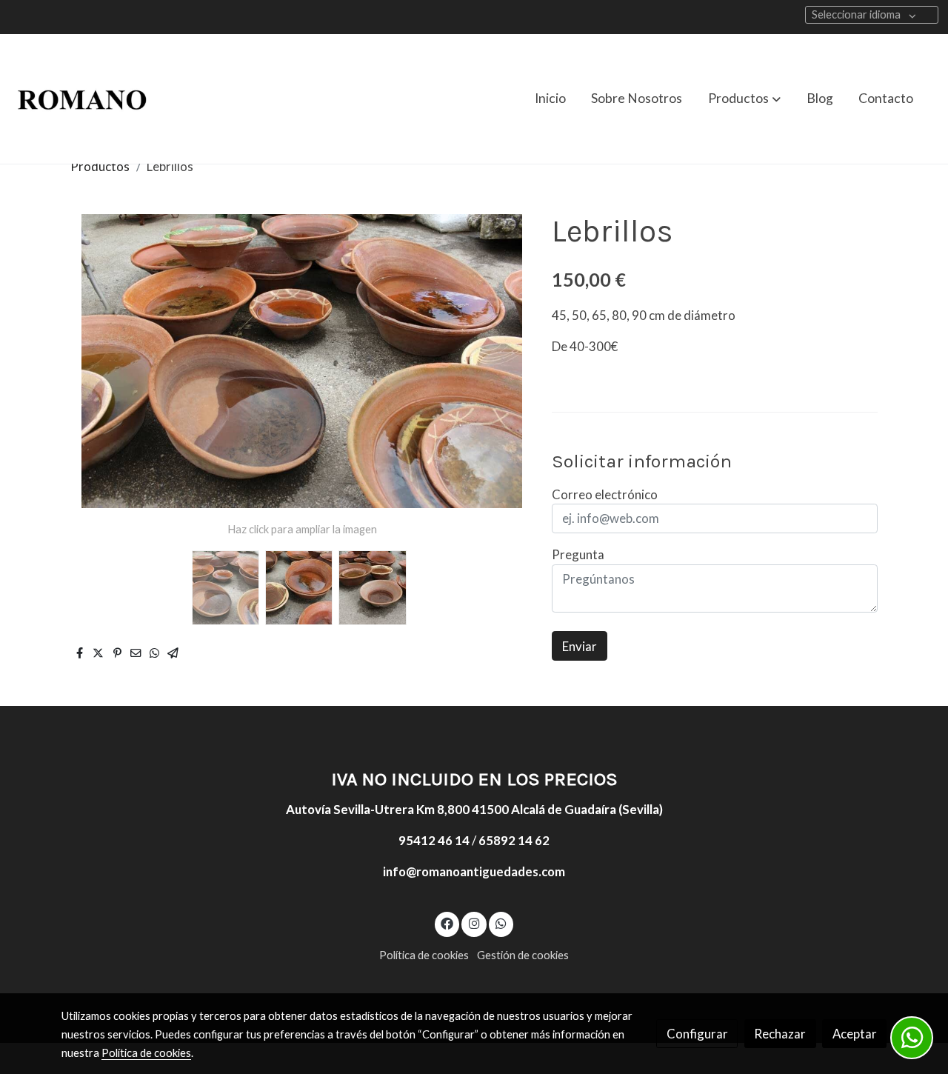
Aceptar (854, 1033)
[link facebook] (447, 922)
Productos (100, 166)
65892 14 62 (514, 840)
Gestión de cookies (523, 955)
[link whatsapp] (501, 922)
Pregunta (578, 554)
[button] (744, 98)
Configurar (697, 1033)
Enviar (579, 645)
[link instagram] (474, 922)
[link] (82, 99)
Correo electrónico (605, 494)
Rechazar (780, 1033)
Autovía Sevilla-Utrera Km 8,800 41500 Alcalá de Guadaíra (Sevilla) (474, 809)
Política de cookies (424, 955)
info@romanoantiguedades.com (474, 871)
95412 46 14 (434, 840)
